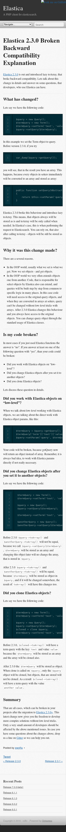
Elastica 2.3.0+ (44, 712)
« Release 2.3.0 (12, 761)
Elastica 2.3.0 (10, 74)
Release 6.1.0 (10, 798)
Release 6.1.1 (10, 792)
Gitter (20, 738)
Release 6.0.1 (10, 809)
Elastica (13, 8)
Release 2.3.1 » (54, 761)
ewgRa (19, 747)
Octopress (47, 820)
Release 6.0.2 (10, 804)
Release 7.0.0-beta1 (13, 787)
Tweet (7, 757)
